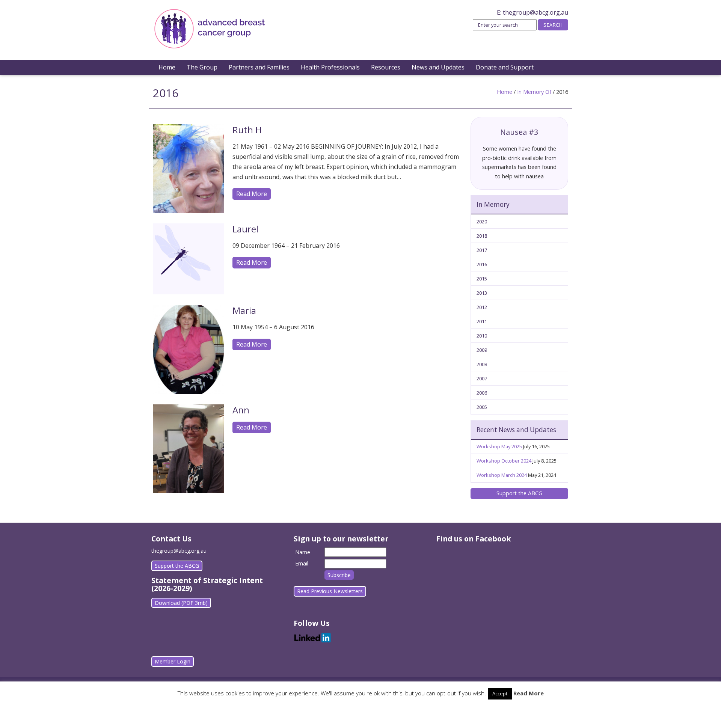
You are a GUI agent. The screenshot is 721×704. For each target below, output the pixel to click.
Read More (251, 194)
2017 (482, 250)
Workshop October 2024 (504, 460)
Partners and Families (259, 67)
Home (166, 67)
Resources (385, 67)
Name (302, 552)
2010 (482, 335)
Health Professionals (330, 67)
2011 (482, 321)
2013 (482, 292)
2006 (482, 392)
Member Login (172, 661)
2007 (482, 378)
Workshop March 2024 (502, 475)
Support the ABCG (519, 493)
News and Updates (438, 67)
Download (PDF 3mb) (181, 602)
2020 (482, 221)
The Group (202, 67)
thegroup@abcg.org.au (535, 12)
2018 (482, 235)
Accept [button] (499, 693)
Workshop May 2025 (499, 446)
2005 (482, 407)
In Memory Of (534, 91)
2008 (482, 364)
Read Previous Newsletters (330, 591)
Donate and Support (505, 67)
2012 (482, 307)
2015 (482, 278)
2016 (482, 264)
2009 (482, 350)
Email (301, 563)
